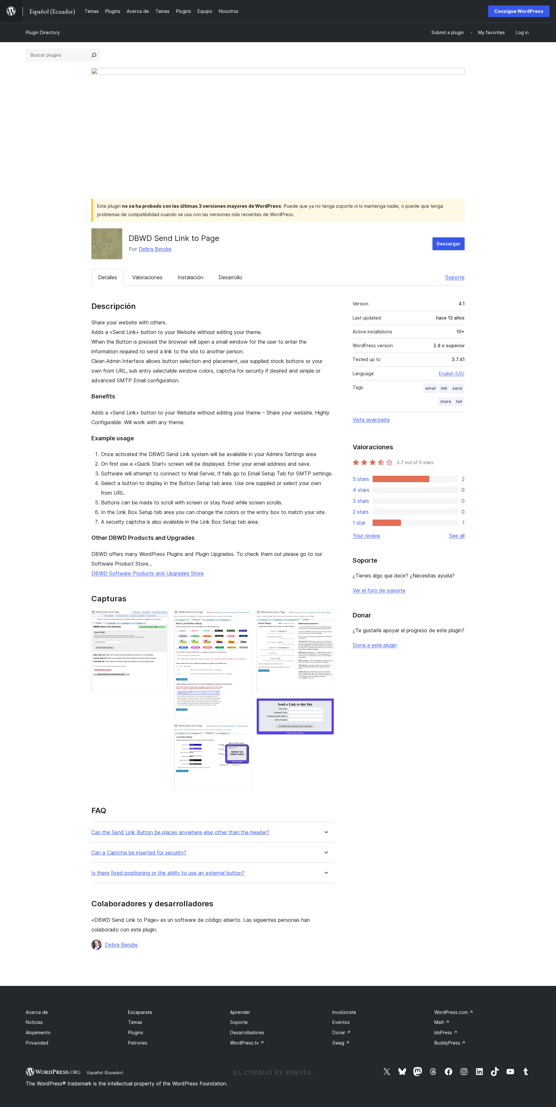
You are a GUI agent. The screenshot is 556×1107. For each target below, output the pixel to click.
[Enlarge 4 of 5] (325, 618)
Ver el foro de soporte (379, 590)
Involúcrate (344, 1012)
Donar (341, 1032)
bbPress (446, 1032)
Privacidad (37, 1042)
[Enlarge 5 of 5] (325, 707)
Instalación (190, 277)
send (457, 388)
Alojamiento (38, 1032)
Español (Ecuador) (105, 1072)
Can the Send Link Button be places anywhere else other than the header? (180, 832)
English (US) (452, 373)
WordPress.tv (247, 1042)
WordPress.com (453, 1012)
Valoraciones (147, 277)
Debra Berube (155, 249)
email (430, 388)
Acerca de (37, 1012)
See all (457, 535)
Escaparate (140, 1012)
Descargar (448, 243)
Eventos (341, 1022)
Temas (135, 1022)
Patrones (137, 1042)
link (444, 388)
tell (459, 401)
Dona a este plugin (375, 645)
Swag (341, 1042)
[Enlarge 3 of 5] (242, 732)
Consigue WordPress (518, 11)
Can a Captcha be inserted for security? (138, 853)
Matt (441, 1022)
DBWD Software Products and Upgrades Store (147, 573)
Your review (366, 535)
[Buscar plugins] (94, 55)
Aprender (240, 1012)
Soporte (455, 277)
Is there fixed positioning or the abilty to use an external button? (168, 873)
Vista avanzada (371, 419)
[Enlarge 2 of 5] (242, 618)
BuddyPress (450, 1042)
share (445, 401)
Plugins (135, 1032)
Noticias (34, 1022)
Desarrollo (230, 277)
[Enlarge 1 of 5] (160, 618)
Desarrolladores (247, 1032)
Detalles (107, 277)
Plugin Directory (43, 32)
